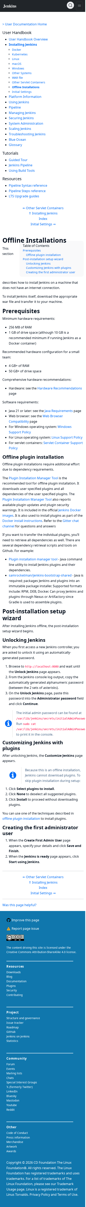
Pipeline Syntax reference (28, 185)
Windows (18, 68)
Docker (16, 50)
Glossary (15, 145)
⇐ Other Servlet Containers (43, 208)
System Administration (26, 123)
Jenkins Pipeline (20, 165)
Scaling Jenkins (20, 128)
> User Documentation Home (24, 24)
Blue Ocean (17, 139)
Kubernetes (20, 54)
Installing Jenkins (23, 44)
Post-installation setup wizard (43, 259)
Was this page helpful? (19, 905)
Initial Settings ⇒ (43, 224)
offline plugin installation (21, 818)
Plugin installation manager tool (33, 559)
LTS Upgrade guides (24, 196)
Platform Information (25, 96)
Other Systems (22, 73)
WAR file (17, 78)
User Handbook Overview (28, 39)
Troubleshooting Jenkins (27, 134)
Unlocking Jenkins (38, 263)
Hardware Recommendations (59, 388)
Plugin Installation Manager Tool (33, 478)
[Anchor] (72, 240)
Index (43, 218)
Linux (15, 59)
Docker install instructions (22, 521)
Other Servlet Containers (28, 82)
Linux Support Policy (67, 437)
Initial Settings (22, 92)
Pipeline (15, 107)
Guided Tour (18, 160)
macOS (16, 64)
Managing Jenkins (22, 113)
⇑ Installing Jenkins (43, 213)
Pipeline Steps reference (27, 191)
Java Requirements (59, 411)
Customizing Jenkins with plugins (48, 268)
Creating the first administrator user (50, 272)
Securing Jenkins (21, 118)
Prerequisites (32, 250)
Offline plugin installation (43, 255)
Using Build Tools (22, 170)
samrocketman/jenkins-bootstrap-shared (40, 575)
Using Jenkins (19, 102)
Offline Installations (25, 87)
